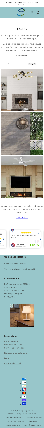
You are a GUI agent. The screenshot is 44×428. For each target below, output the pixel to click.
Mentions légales (35, 425)
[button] (5, 12)
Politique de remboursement (26, 414)
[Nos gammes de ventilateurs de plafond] (22, 198)
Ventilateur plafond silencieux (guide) (20, 269)
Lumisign (20, 411)
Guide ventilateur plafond (15, 264)
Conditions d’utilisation (34, 417)
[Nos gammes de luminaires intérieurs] (22, 111)
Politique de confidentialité (14, 417)
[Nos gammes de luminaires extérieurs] (22, 154)
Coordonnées (32, 421)
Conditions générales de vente (16, 425)
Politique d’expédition (17, 421)
